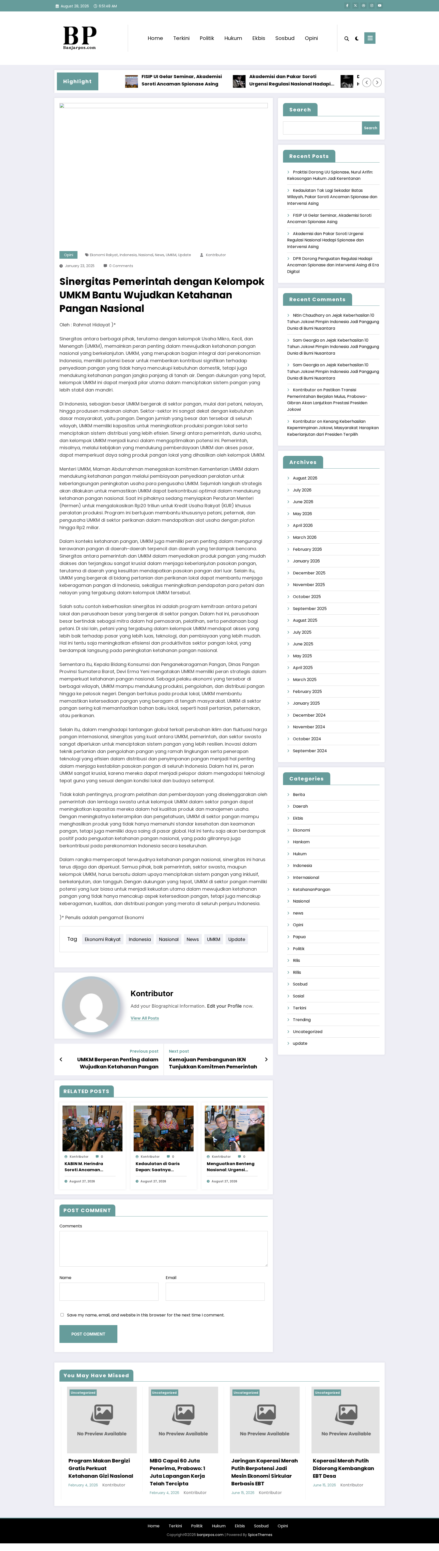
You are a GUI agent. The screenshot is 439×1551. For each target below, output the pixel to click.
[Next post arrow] (266, 1059)
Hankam (301, 842)
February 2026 (307, 549)
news (159, 254)
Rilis (296, 960)
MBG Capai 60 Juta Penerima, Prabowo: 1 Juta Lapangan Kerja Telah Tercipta (170, 1472)
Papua (299, 937)
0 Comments (121, 265)
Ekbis (258, 38)
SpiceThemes (260, 1534)
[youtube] (380, 6)
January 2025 (306, 703)
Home (155, 38)
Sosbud (285, 38)
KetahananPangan (311, 889)
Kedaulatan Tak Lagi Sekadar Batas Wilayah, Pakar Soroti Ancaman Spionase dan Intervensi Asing (332, 196)
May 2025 (302, 656)
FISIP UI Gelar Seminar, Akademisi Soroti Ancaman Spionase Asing (151, 80)
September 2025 (310, 609)
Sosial (298, 996)
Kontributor (216, 254)
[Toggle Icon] (369, 38)
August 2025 (305, 620)
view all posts (145, 1018)
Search (300, 109)
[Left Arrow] (367, 82)
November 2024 (309, 727)
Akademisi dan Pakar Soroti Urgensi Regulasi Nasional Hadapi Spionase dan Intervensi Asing (259, 80)
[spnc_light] (356, 38)
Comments (70, 1226)
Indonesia (128, 254)
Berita (299, 795)
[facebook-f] (347, 6)
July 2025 (302, 632)
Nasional (145, 254)
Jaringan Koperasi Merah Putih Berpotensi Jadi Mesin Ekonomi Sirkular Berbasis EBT (257, 1472)
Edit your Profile (224, 1006)
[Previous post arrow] (61, 1059)
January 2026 (306, 561)
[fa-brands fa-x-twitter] (355, 6)
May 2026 (302, 514)
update (184, 254)
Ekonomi (301, 830)
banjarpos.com (210, 1534)
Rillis (297, 972)
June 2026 (303, 502)
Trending (302, 1020)
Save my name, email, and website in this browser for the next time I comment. (146, 1315)
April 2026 (303, 525)
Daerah (300, 806)
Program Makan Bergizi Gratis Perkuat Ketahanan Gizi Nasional (93, 1468)
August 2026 (305, 478)
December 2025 (309, 573)
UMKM (171, 254)
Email (171, 1278)
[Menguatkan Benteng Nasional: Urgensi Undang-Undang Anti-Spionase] (235, 1128)
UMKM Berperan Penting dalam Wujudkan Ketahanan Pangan (118, 1063)
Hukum (233, 38)
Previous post (144, 1051)
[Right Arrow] (377, 82)
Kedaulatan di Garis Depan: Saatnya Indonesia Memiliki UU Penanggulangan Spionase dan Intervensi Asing (159, 1167)
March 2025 (305, 680)
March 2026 (305, 537)
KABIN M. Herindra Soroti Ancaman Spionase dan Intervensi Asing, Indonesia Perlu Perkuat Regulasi (84, 1167)
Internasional (306, 877)
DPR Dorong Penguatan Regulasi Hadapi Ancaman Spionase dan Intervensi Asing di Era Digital (333, 265)
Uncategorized (307, 1032)
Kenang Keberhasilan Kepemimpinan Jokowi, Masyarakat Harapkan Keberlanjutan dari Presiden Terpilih (333, 427)
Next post (179, 1051)
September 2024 (310, 751)
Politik (207, 38)
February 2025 (307, 691)
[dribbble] (363, 6)
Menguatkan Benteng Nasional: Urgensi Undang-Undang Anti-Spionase (232, 1167)
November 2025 (309, 585)
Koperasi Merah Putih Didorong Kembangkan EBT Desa (336, 1468)
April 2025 (303, 668)
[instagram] (372, 6)
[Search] (346, 38)
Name (65, 1278)
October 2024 (307, 739)
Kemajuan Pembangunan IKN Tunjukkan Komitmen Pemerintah (213, 1063)
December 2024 (309, 715)
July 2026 (302, 490)
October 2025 (307, 597)
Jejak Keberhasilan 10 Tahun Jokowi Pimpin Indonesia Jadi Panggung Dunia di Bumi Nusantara (333, 321)
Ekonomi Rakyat (104, 254)
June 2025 (303, 644)
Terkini (181, 38)
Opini (311, 38)
